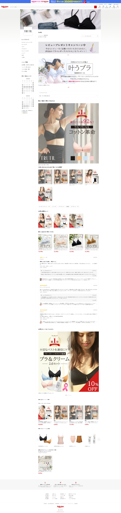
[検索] (95, 7)
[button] (116, 4)
